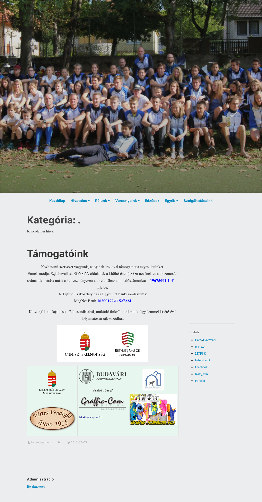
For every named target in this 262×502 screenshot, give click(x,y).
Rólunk (101, 201)
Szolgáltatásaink (198, 201)
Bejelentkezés (36, 486)
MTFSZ (200, 353)
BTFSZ (200, 346)
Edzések (152, 201)
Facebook (201, 367)
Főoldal (200, 380)
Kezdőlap (57, 201)
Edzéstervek (203, 360)
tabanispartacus (42, 442)
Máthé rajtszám (91, 417)
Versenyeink (126, 201)
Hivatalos (79, 201)
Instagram (201, 374)
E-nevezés (209, 340)
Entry (198, 340)
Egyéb (170, 201)
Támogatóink (57, 253)
